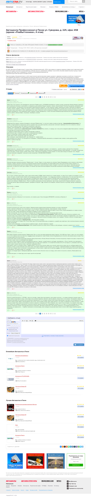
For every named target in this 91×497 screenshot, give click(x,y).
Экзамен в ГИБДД (53, 7)
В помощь (56, 485)
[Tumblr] (73, 447)
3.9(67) (20, 36)
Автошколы (19, 7)
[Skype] (80, 447)
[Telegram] (82, 447)
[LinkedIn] (71, 447)
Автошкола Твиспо (19, 366)
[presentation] (11, 93)
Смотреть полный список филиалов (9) (16, 64)
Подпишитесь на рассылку (76, 488)
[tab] (11, 93)
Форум (27, 490)
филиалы (60, 44)
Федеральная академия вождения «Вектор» (26, 404)
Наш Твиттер (72, 483)
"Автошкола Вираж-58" (20, 386)
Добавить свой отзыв (57, 89)
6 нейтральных (33, 38)
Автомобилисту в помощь (68, 7)
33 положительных (18, 38)
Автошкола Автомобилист (21, 355)
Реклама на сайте (33, 490)
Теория (8, 485)
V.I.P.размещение (64, 86)
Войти (10, 321)
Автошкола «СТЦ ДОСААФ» (22, 376)
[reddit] (67, 447)
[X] (65, 447)
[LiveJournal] (75, 447)
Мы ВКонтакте (73, 481)
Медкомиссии (61, 11)
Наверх (65, 89)
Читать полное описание (12, 84)
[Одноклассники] (82, 89)
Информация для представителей (77, 86)
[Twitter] (80, 89)
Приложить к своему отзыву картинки (53, 336)
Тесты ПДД (29, 1)
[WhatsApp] (78, 447)
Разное (8, 487)
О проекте (49, 1)
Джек (16, 425)
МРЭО (81, 11)
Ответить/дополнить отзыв (78, 114)
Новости (22, 490)
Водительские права (31, 7)
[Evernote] (69, 447)
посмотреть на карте (53, 44)
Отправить (80, 344)
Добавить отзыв (12, 40)
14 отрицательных (26, 38)
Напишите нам (73, 486)
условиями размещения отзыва (18, 342)
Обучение (42, 7)
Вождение (13, 485)
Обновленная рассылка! (76, 459)
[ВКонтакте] (79, 89)
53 (12, 38)
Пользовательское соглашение (46, 490)
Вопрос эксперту (38, 1)
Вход (79, 25)
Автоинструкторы (36, 11)
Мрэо (59, 481)
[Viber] (76, 447)
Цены (44, 1)
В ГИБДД (44, 485)
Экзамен (20, 485)
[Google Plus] (83, 89)
